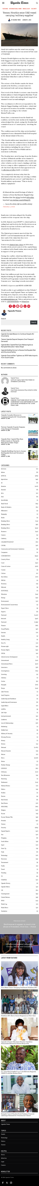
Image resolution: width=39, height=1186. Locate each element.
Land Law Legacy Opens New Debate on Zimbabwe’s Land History (22, 380)
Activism (3, 469)
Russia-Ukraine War (7, 817)
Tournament (4, 862)
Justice (3, 681)
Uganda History (5, 883)
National (3, 747)
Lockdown (4, 719)
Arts (2, 493)
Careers (3, 535)
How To (3, 643)
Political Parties (5, 786)
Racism (3, 796)
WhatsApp (25, 302)
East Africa (4, 577)
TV (2, 876)
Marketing (4, 726)
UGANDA (4, 880)
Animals (3, 489)
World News (4, 907)
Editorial (3, 587)
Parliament (4, 782)
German (3, 632)
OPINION (4, 768)
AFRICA (3, 476)
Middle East (26, 9)
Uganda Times (17, 20)
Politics (3, 789)
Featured (5, 9)
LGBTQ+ (3, 709)
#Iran (18, 197)
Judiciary (3, 678)
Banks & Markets (6, 507)
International (5, 660)
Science (3, 824)
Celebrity (3, 538)
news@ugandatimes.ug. (9, 299)
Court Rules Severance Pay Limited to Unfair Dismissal (24, 390)
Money (3, 740)
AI (1, 483)
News (2, 758)
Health (3, 636)
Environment (5, 601)
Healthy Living (5, 639)
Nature (3, 754)
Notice (3, 761)
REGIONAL (4, 806)
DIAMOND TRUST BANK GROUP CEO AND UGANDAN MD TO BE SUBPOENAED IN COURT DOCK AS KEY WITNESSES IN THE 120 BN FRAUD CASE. (24, 402)
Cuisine (3, 570)
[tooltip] (10, 306)
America (3, 486)
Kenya (3, 688)
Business (3, 531)
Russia (3, 813)
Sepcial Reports (5, 831)
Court (2, 563)
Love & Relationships (7, 723)
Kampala (3, 684)
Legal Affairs (4, 705)
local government (6, 716)
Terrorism (4, 859)
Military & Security (6, 733)
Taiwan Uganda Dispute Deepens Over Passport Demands (13, 428)
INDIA (3, 653)
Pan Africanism (5, 775)
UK (2, 890)
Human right (5, 646)
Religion (3, 810)
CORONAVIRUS (5, 556)
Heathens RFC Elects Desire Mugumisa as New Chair (18, 1016)
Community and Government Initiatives (12, 549)
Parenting (4, 779)
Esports (3, 611)
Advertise (4, 1158)
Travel (3, 869)
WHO (2, 900)
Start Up (3, 848)
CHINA (3, 545)
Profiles (3, 793)
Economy (3, 583)
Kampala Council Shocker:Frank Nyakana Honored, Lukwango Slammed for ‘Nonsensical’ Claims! (17, 1114)
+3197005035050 (13, 302)
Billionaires (4, 510)
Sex (2, 834)
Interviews (4, 667)
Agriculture (4, 479)
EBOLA (3, 580)
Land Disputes (5, 695)
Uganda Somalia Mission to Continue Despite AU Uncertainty (13, 416)
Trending (3, 873)
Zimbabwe (4, 911)
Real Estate (4, 799)
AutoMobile (4, 500)
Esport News (5, 608)
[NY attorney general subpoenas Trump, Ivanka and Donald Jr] (19, 944)
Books (3, 517)
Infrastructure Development (9, 657)
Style (2, 852)
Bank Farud (4, 503)
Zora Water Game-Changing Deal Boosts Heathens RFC (19, 987)
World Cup (4, 904)
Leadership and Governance (9, 702)
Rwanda (3, 820)
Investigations (5, 671)
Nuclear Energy (5, 765)
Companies (4, 552)
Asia (2, 496)
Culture (3, 573)
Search (3, 319)
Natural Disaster (6, 751)
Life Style (4, 712)
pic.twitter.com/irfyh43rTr (20, 200)
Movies (3, 744)
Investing (4, 674)
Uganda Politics (5, 887)
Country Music (5, 559)
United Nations (5, 897)
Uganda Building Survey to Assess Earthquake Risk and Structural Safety (13, 453)
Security (34, 9)
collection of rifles (9, 170)
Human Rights (5, 650)
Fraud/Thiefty (5, 629)
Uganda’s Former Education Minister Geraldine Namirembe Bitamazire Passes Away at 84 (16, 1042)
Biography (4, 514)
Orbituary (4, 772)
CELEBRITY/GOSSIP (7, 542)
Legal (2, 1161)
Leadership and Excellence (8, 698)
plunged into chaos (16, 245)
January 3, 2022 (9, 207)
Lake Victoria (5, 691)
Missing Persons (6, 737)
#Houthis (30, 197)
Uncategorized (5, 894)
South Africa (4, 841)
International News (15, 9)
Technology (4, 855)
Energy (3, 597)
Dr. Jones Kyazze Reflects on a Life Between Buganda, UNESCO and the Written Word (18, 1072)
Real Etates (4, 803)
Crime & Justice (5, 566)
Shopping (3, 838)
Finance (3, 625)
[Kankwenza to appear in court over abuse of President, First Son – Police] (19, 924)
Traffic (3, 866)
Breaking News (5, 521)
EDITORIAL (4, 590)
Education (4, 594)
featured (3, 618)
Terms (3, 1154)
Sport (2, 845)
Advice (3, 472)
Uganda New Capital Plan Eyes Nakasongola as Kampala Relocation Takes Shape (12, 441)
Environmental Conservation (9, 604)
